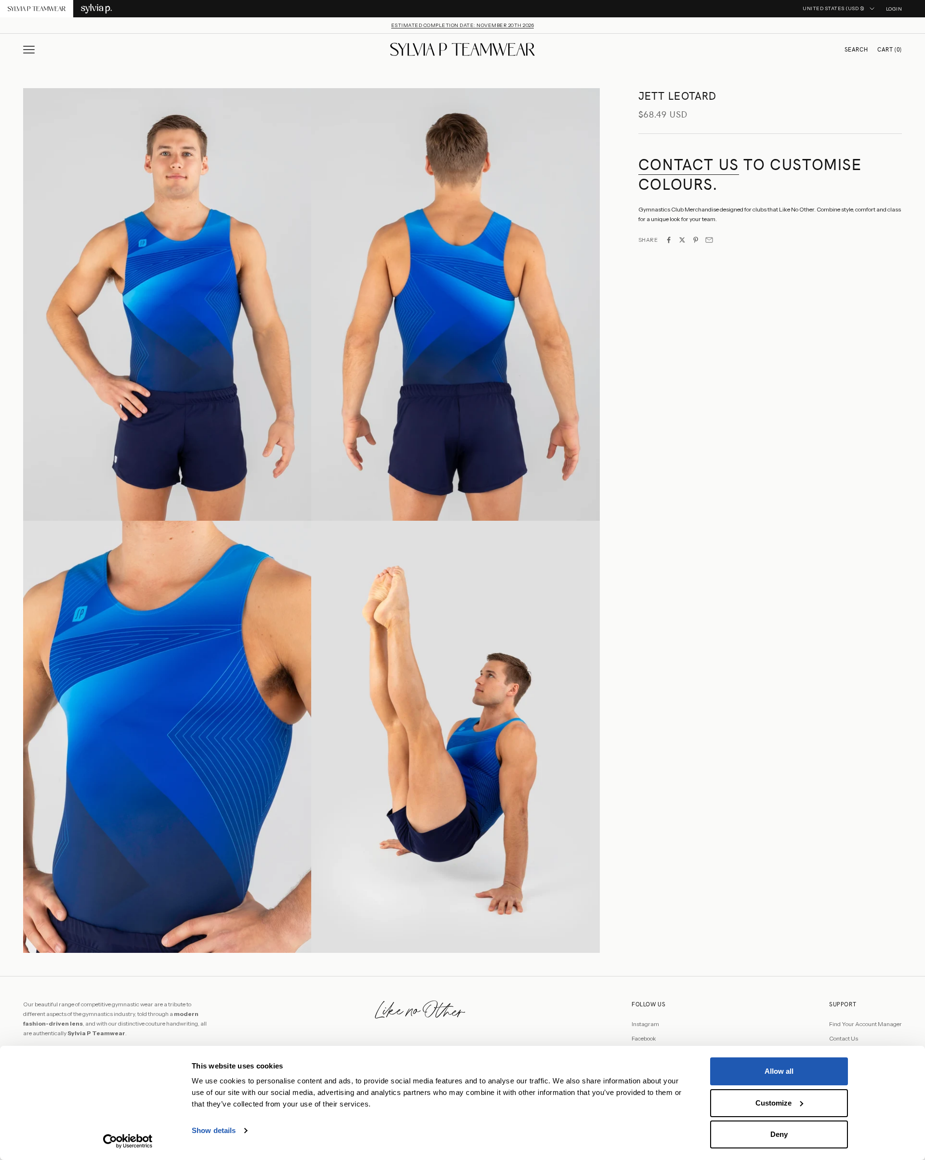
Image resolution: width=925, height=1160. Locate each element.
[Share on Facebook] (669, 240)
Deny (779, 1134)
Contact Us (843, 1038)
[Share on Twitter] (682, 240)
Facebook (644, 1038)
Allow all (779, 1071)
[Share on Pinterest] (696, 240)
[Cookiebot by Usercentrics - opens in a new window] (128, 1141)
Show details (214, 1130)
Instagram (645, 1024)
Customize (773, 1103)
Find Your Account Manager (865, 1024)
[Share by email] (709, 240)
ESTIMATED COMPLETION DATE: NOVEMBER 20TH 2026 (462, 25)
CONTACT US (688, 165)
